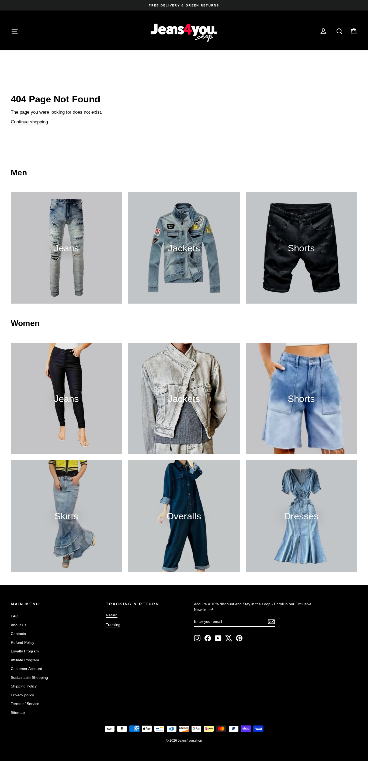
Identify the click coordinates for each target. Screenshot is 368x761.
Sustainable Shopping (29, 677)
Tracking (113, 625)
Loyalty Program (25, 651)
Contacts (18, 633)
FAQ (14, 616)
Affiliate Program (25, 660)
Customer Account (26, 668)
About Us (18, 625)
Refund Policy (22, 642)
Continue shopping (29, 121)
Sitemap (18, 712)
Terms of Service (25, 703)
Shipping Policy (24, 686)
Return (111, 615)
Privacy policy (22, 695)
